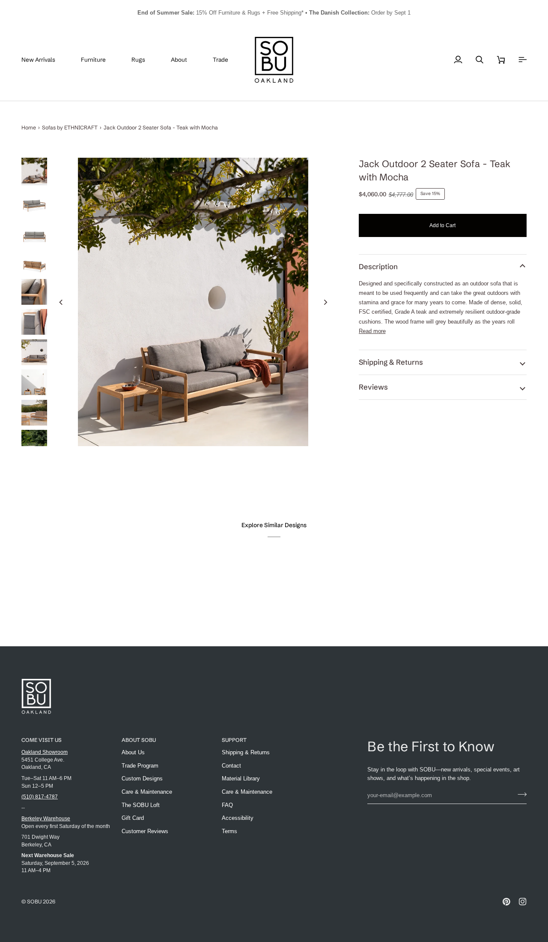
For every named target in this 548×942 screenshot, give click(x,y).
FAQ (227, 805)
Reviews (373, 387)
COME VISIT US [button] (41, 740)
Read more (372, 331)
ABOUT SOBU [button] (139, 740)
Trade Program (140, 765)
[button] (99, 60)
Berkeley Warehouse (45, 818)
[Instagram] (523, 902)
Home (28, 127)
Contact (231, 765)
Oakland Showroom (44, 752)
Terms (229, 831)
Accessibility (237, 818)
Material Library (241, 778)
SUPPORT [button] (234, 740)
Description (378, 266)
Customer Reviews (145, 831)
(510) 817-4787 (39, 796)
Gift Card (133, 818)
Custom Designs (142, 778)
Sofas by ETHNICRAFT (70, 127)
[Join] (519, 794)
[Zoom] (193, 302)
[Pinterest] (506, 902)
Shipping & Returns (391, 362)
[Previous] (61, 302)
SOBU (34, 901)
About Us (133, 752)
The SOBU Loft (141, 805)
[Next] (325, 302)
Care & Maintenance (147, 792)
